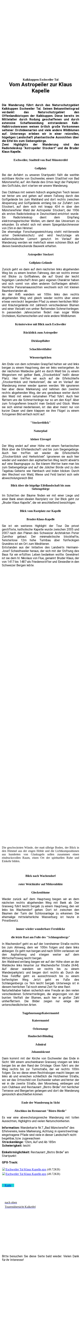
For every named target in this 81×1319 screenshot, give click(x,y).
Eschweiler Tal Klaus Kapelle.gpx (26, 1169)
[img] (40, 11)
